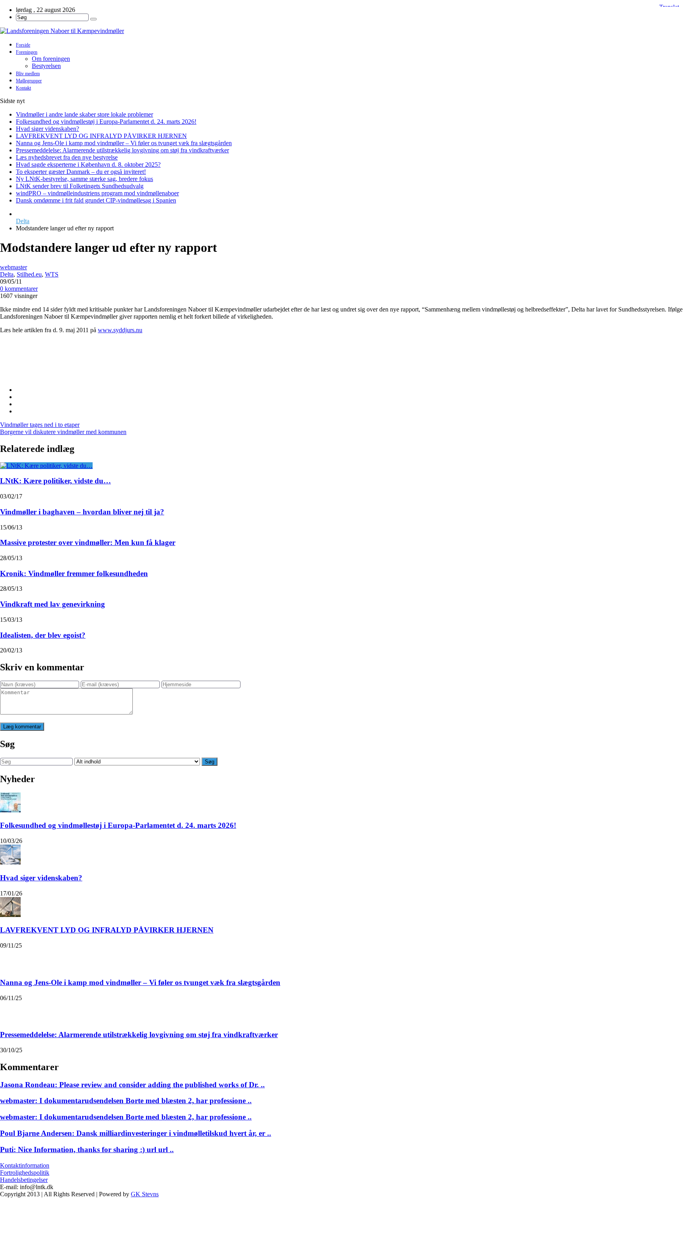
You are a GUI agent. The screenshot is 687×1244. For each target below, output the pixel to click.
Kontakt (23, 88)
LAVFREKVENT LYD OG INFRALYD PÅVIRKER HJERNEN (101, 135)
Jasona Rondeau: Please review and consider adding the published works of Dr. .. (132, 1084)
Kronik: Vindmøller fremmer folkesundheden (74, 573)
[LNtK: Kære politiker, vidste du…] (46, 465)
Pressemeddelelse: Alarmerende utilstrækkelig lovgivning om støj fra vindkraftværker (122, 150)
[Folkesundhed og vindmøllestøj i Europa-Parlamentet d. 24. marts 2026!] (10, 802)
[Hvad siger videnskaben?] (10, 854)
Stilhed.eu (29, 274)
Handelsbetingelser (24, 1179)
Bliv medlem (28, 73)
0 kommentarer (19, 288)
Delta (22, 221)
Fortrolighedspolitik (24, 1172)
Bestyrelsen (46, 65)
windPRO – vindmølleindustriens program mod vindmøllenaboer (97, 193)
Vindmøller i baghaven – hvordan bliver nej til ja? (82, 512)
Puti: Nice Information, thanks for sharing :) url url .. (87, 1149)
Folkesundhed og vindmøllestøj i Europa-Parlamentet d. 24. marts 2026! (106, 121)
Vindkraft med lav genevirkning (52, 604)
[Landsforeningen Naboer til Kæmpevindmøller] (343, 31)
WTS (51, 274)
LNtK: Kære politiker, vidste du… (55, 481)
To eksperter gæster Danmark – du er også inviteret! (81, 171)
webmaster (13, 267)
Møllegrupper (29, 81)
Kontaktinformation (24, 1165)
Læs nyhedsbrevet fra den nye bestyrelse (67, 157)
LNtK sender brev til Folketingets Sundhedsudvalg (80, 186)
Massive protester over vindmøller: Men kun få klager (87, 542)
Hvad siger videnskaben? (47, 128)
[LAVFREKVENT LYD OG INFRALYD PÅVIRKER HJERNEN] (10, 907)
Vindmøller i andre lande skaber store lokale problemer (84, 114)
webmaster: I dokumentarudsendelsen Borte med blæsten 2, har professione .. (126, 1100)
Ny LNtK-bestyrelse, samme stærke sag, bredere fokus (84, 178)
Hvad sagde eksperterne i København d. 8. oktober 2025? (88, 164)
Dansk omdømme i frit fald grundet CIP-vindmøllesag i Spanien (96, 200)
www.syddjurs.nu (120, 330)
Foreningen (26, 52)
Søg (209, 762)
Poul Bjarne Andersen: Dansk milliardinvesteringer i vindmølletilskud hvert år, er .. (135, 1133)
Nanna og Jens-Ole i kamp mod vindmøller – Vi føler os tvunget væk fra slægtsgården (124, 143)
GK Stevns (145, 1194)
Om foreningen (51, 58)
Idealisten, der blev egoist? (42, 635)
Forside (23, 45)
